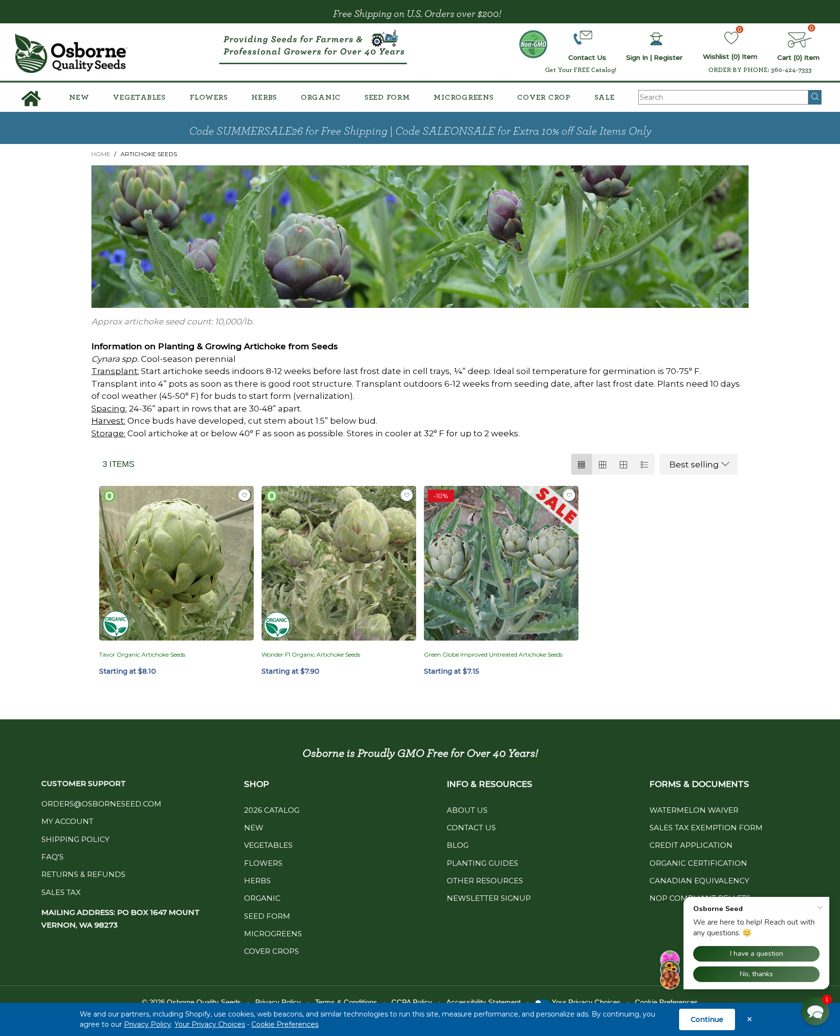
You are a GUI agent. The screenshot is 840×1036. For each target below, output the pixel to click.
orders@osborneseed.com (101, 803)
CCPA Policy (411, 1002)
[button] (815, 1011)
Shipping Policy (75, 839)
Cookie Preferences (284, 1024)
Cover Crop (544, 97)
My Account (67, 821)
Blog (458, 845)
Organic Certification (698, 863)
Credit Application (691, 845)
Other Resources (485, 880)
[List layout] (644, 464)
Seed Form (387, 97)
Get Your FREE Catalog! (580, 70)
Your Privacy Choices (210, 1024)
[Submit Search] (815, 97)
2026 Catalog (271, 810)
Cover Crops (271, 951)
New (79, 97)
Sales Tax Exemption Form (706, 827)
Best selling (694, 464)
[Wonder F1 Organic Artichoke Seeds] (339, 563)
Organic (321, 97)
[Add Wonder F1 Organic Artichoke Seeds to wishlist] (407, 495)
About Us (467, 810)
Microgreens (463, 97)
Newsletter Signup (489, 898)
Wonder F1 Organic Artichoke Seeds (311, 654)
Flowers (209, 97)
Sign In (637, 57)
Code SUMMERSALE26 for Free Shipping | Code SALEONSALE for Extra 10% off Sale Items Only (420, 131)
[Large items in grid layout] (602, 464)
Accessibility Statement (483, 1002)
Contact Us (471, 827)
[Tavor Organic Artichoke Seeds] (176, 563)
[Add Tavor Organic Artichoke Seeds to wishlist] (244, 495)
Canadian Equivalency (699, 880)
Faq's (52, 856)
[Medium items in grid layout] (581, 464)
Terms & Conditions (346, 1002)
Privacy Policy (147, 1024)
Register (668, 57)
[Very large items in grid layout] (623, 464)
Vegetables (139, 97)
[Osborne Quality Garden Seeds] (71, 53)
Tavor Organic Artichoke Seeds (142, 654)
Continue (707, 1019)
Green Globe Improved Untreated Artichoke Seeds (493, 654)
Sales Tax (61, 892)
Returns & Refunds (83, 874)
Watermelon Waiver (693, 810)
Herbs (264, 97)
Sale (605, 97)
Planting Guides (482, 863)
